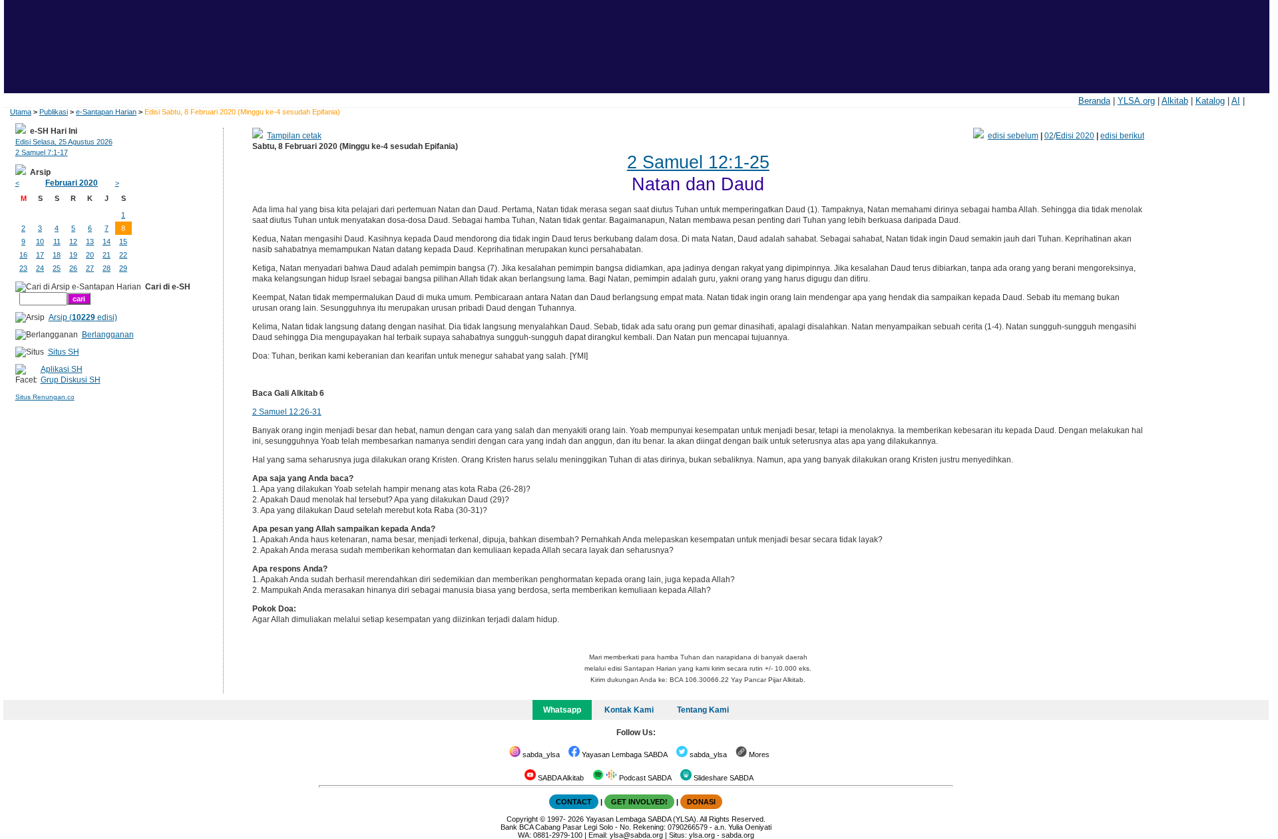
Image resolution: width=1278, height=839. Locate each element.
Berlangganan (108, 334)
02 (1049, 135)
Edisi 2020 (1075, 135)
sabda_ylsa (540, 754)
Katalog (1210, 101)
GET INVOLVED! (639, 802)
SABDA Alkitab (560, 778)
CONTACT (574, 802)
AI (1235, 101)
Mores (758, 754)
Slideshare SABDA (722, 778)
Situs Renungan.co (45, 397)
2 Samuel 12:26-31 (286, 412)
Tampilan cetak (294, 135)
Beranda (1094, 101)
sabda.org (738, 835)
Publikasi (53, 112)
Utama (20, 112)
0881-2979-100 (557, 835)
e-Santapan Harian (106, 112)
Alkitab (1175, 101)
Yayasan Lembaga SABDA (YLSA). (642, 819)
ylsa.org (702, 835)
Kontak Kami (629, 710)
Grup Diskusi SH (71, 380)
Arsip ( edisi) (83, 317)
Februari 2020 (71, 183)
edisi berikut (1122, 135)
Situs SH (63, 352)
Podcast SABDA (644, 778)
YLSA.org (1136, 101)
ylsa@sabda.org (636, 835)
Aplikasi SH (62, 369)
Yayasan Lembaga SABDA (624, 754)
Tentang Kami (703, 710)
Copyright (522, 819)
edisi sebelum (1013, 135)
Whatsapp (562, 710)
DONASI (701, 802)
